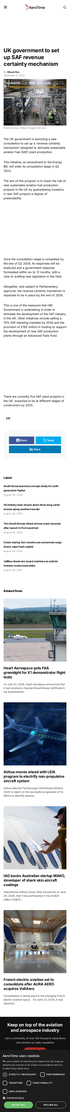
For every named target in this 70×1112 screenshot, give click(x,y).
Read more (23, 1068)
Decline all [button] (50, 1104)
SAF (8, 418)
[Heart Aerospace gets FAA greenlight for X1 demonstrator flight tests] (35, 630)
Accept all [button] (18, 1104)
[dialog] (35, 1081)
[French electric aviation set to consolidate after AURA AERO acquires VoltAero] (35, 941)
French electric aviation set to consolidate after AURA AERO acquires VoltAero (29, 984)
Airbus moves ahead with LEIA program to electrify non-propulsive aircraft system (34, 776)
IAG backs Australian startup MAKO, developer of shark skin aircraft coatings (34, 880)
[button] (5, 7)
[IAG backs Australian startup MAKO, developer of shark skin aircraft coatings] (35, 837)
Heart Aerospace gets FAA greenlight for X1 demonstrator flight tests (34, 672)
